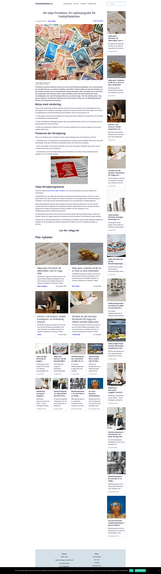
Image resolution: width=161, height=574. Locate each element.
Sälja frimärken (98, 21)
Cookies (83, 4)
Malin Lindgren (42, 286)
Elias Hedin (52, 21)
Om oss (76, 4)
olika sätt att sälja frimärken (56, 191)
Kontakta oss (92, 4)
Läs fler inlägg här (69, 230)
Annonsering (67, 4)
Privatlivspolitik (140, 570)
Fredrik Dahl (76, 334)
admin (39, 334)
